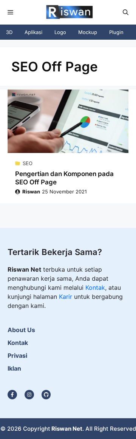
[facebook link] (46, 394)
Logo (60, 32)
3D (9, 32)
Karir (66, 296)
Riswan (31, 192)
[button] (125, 12)
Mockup (87, 32)
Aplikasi (33, 32)
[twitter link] (29, 394)
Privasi (17, 355)
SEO (27, 163)
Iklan (14, 368)
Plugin (116, 32)
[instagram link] (12, 394)
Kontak (95, 287)
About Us (21, 330)
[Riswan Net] (67, 12)
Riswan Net (66, 428)
